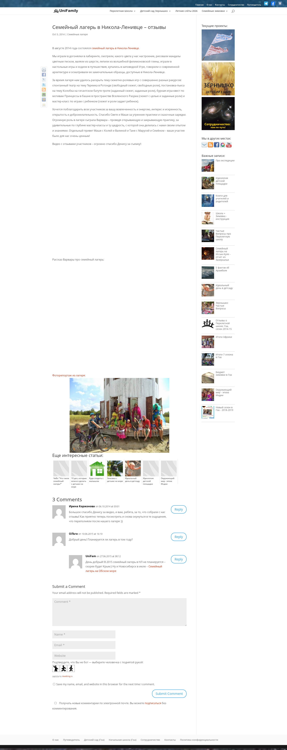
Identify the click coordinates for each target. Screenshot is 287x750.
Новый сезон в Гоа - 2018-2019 (224, 409)
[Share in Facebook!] (44, 75)
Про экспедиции (225, 160)
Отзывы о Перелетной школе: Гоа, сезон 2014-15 (224, 324)
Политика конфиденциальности (199, 739)
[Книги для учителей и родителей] (208, 201)
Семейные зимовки (213, 11)
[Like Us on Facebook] (273, 4)
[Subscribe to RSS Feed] (210, 146)
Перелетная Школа (121, 11)
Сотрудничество (236, 5)
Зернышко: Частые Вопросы (222, 305)
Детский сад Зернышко (154, 11)
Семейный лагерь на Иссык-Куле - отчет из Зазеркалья (223, 254)
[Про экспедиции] (208, 166)
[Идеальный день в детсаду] (208, 291)
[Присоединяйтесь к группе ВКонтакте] (280, 4)
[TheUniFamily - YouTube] (229, 146)
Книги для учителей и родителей (222, 198)
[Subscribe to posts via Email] (204, 146)
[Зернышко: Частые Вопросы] (208, 309)
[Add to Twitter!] (44, 85)
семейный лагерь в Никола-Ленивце (115, 48)
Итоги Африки (224, 336)
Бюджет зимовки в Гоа (224, 373)
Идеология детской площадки (222, 180)
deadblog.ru (67, 676)
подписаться (153, 703)
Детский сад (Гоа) (94, 739)
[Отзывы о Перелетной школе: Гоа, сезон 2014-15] (208, 324)
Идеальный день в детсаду (224, 287)
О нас (209, 5)
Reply (179, 509)
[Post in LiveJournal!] (44, 80)
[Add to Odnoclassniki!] (44, 105)
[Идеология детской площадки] (208, 184)
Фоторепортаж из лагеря (68, 375)
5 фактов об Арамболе (222, 269)
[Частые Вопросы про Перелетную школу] (208, 237)
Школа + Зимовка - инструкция (222, 216)
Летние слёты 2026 (186, 11)
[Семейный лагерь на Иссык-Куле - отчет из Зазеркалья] (208, 254)
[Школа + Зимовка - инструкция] (208, 219)
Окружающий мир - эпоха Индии (224, 392)
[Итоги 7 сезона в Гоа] (208, 360)
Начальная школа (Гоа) (122, 739)
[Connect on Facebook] (216, 146)
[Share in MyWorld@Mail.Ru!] (44, 100)
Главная (199, 5)
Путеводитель (254, 5)
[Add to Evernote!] (44, 95)
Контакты (220, 5)
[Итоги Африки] (208, 343)
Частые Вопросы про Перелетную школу (223, 235)
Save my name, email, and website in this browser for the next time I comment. (105, 684)
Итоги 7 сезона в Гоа (224, 356)
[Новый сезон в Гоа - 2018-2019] (208, 413)
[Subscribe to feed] (44, 90)
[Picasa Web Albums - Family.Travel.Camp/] (222, 146)
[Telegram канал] (266, 4)
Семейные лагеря (77, 34)
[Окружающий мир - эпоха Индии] (208, 395)
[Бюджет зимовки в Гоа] (208, 378)
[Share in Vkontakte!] (44, 70)
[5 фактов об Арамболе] (208, 273)
